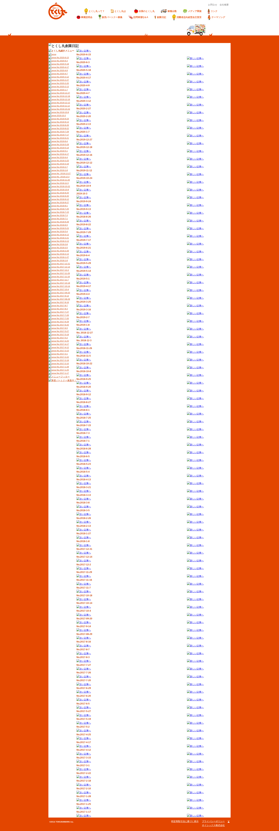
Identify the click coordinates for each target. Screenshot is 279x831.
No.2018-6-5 (62, 225)
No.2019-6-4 (62, 141)
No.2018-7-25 (62, 209)
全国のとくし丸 (147, 11)
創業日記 (161, 17)
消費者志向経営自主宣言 (189, 17)
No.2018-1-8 (62, 260)
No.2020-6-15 (62, 57)
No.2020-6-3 (62, 61)
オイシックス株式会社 (213, 825)
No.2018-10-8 (62, 190)
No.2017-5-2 (62, 338)
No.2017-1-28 (62, 367)
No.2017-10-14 (63, 286)
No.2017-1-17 (62, 373)
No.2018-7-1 (62, 219)
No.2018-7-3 (62, 215)
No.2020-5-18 (62, 64)
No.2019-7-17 (62, 135)
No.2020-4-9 (62, 70)
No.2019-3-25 (62, 161)
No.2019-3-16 (62, 164)
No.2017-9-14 (62, 296)
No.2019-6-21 (62, 138)
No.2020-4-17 (62, 67)
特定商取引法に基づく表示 (185, 821)
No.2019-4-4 (62, 157)
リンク (214, 11)
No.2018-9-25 (62, 193)
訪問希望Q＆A (140, 17)
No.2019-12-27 (63, 93)
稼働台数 (172, 11)
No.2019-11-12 (63, 106)
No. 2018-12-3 (62, 177)
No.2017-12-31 (63, 264)
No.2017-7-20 (62, 318)
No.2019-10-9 (62, 112)
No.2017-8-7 (62, 305)
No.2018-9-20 (62, 196)
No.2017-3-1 (62, 354)
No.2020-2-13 (62, 86)
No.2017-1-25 (62, 370)
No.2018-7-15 (62, 212)
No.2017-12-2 (62, 270)
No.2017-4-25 (62, 341)
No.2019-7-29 (62, 132)
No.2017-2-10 (62, 363)
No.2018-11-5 (62, 183)
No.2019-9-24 (62, 119)
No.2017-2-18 (62, 360)
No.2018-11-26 (63, 180)
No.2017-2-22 (62, 357)
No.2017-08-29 (63, 299)
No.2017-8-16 (62, 302)
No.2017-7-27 (62, 312)
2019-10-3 (61, 115)
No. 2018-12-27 (63, 173)
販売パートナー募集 (112, 17)
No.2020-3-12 (62, 77)
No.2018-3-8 (62, 244)
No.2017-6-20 (62, 325)
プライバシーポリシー (213, 821)
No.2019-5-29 (62, 144)
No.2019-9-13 (62, 122)
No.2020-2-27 (62, 80)
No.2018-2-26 (62, 251)
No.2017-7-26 (62, 315)
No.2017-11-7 (62, 280)
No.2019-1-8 (62, 170)
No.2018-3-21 (62, 238)
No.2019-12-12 (63, 103)
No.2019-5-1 (62, 151)
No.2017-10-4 (62, 289)
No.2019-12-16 (63, 99)
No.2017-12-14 (63, 267)
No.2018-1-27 (62, 257)
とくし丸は (121, 11)
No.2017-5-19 (62, 334)
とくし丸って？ (97, 11)
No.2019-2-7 (62, 167)
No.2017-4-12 (62, 347)
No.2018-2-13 (62, 254)
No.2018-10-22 (63, 186)
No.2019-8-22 (62, 128)
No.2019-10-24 (63, 109)
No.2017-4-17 (62, 344)
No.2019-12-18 (63, 96)
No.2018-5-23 (62, 228)
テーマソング (218, 17)
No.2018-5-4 (62, 231)
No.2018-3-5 (62, 247)
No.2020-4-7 (62, 74)
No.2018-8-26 (62, 125)
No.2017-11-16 (63, 276)
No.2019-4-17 (62, 154)
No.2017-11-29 (63, 273)
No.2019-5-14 (62, 148)
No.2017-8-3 (62, 309)
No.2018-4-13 (62, 235)
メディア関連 (195, 11)
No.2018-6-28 (62, 222)
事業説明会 (86, 17)
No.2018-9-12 (62, 199)
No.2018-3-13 (62, 241)
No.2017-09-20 (63, 293)
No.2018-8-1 (62, 206)
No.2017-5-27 (62, 331)
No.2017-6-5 (62, 328)
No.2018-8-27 (62, 202)
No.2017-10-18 (63, 283)
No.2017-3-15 (62, 351)
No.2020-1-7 (62, 90)
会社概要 (224, 4)
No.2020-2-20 (62, 83)
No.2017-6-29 (62, 322)
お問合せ (212, 4)
